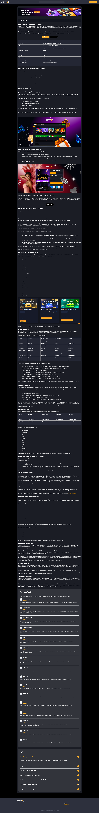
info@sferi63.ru (67, 804)
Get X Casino (42, 2)
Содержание (24, 20)
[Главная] (5, 2)
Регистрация (50, 2)
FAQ (62, 2)
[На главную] (26, 801)
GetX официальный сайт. (73, 493)
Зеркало (58, 2)
